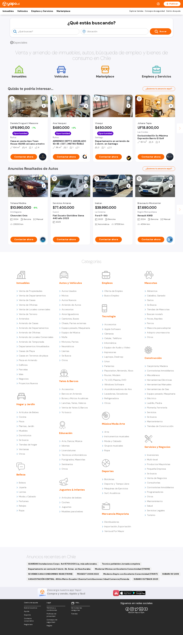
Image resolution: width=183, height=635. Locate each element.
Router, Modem (112, 375)
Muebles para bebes (72, 511)
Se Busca (66, 355)
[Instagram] (132, 609)
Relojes (22, 505)
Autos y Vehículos (70, 283)
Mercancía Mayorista (115, 514)
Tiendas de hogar (28, 444)
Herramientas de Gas (158, 389)
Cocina (22, 416)
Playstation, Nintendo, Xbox (118, 370)
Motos (65, 295)
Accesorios (67, 309)
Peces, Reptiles (155, 318)
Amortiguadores (70, 314)
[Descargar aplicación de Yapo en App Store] (125, 593)
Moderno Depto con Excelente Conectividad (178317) (130, 574)
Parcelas (23, 369)
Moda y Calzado (27, 496)
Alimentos (152, 291)
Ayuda (26, 611)
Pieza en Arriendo (28, 360)
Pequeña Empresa (156, 468)
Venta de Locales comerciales (34, 309)
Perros (150, 323)
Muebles (23, 430)
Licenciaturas (69, 450)
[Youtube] (145, 609)
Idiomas (66, 445)
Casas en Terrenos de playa (33, 355)
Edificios (23, 364)
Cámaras (109, 333)
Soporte (27, 615)
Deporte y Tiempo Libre (116, 483)
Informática (110, 342)
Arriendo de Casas (28, 323)
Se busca (23, 440)
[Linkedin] (141, 609)
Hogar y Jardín (25, 404)
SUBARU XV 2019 (170, 574)
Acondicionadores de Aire (118, 389)
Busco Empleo (111, 295)
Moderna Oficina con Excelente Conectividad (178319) (122, 569)
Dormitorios (25, 435)
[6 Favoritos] (54, 98)
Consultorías (153, 482)
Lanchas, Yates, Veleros (74, 403)
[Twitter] (136, 609)
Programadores (155, 491)
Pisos (21, 421)
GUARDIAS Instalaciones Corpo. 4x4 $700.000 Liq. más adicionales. (62, 564)
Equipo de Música (71, 332)
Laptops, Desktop (113, 356)
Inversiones (153, 454)
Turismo (151, 515)
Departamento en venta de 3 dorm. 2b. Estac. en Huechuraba (59, 569)
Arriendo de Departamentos (34, 327)
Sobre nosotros (30, 608)
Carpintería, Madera (157, 366)
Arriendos (24, 318)
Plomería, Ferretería (157, 407)
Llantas (65, 351)
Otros (22, 453)
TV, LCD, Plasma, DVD (115, 379)
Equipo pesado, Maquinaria (76, 327)
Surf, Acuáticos (112, 493)
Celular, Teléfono (113, 338)
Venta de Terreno (28, 314)
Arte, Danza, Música (72, 441)
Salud (150, 505)
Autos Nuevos (69, 300)
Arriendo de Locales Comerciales (36, 337)
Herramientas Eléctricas (159, 379)
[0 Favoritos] (12, 98)
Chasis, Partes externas (74, 323)
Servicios (151, 412)
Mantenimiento (155, 421)
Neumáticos (68, 346)
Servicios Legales (156, 510)
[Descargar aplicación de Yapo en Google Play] (138, 593)
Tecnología (109, 316)
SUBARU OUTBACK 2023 (146, 579)
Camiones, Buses (70, 318)
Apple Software (112, 329)
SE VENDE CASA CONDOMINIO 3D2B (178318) (50, 574)
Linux (107, 361)
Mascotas (151, 283)
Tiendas (74, 614)
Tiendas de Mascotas (158, 309)
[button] (44, 106)
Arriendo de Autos (71, 304)
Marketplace (63, 11)
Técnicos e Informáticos (74, 454)
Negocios (24, 378)
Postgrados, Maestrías (73, 459)
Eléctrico (151, 398)
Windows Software (114, 384)
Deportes (108, 471)
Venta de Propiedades (30, 291)
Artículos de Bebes (29, 412)
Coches (66, 502)
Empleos (107, 283)
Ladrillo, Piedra (154, 403)
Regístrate (28, 624)
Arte (106, 431)
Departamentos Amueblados (34, 346)
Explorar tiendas (136, 11)
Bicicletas (109, 479)
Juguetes (66, 506)
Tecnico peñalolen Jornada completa (121, 564)
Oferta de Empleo (113, 291)
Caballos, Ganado (156, 295)
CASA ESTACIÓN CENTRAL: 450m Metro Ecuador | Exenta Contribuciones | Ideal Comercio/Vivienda (78, 579)
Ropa (21, 510)
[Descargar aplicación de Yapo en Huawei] (116, 593)
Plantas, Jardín (26, 426)
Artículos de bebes (71, 497)
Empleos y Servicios (42, 11)
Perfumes (24, 501)
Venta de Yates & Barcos (75, 407)
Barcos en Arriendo (72, 393)
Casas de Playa (27, 351)
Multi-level (152, 459)
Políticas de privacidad (51, 615)
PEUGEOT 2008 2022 (88, 574)
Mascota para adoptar (159, 327)
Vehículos (22, 11)
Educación (65, 433)
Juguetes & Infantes (72, 489)
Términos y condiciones (52, 609)
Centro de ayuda (173, 11)
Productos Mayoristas (158, 464)
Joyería (22, 487)
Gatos (150, 300)
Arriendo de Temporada (31, 341)
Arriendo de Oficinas (29, 332)
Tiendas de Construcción (160, 426)
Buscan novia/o (155, 314)
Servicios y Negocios (157, 447)
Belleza (20, 474)
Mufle (64, 337)
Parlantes (109, 366)
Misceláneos (153, 375)
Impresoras (110, 352)
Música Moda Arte (113, 424)
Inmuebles (8, 11)
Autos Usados (69, 291)
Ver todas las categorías (76, 609)
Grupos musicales (113, 445)
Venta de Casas (27, 300)
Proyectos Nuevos (28, 383)
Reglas (49, 625)
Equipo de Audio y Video (117, 347)
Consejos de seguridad (155, 11)
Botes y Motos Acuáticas (75, 398)
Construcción (153, 358)
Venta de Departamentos (32, 295)
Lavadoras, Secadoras (116, 393)
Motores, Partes (70, 341)
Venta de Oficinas (28, 304)
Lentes (22, 491)
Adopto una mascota (158, 332)
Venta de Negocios (157, 478)
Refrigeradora (111, 398)
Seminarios (67, 464)
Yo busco (66, 412)
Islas (21, 374)
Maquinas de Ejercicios (116, 488)
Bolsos (22, 482)
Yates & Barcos (68, 381)
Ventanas (24, 449)
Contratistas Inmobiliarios (160, 370)
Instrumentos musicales (116, 436)
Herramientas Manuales (159, 384)
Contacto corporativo (29, 619)
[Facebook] (127, 609)
